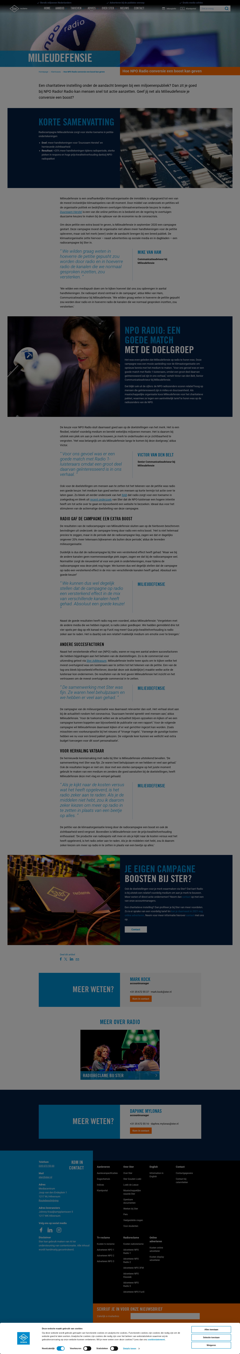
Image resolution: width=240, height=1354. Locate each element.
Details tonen (129, 1348)
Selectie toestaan (211, 1337)
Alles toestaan (211, 1329)
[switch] (87, 1348)
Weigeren (211, 1345)
